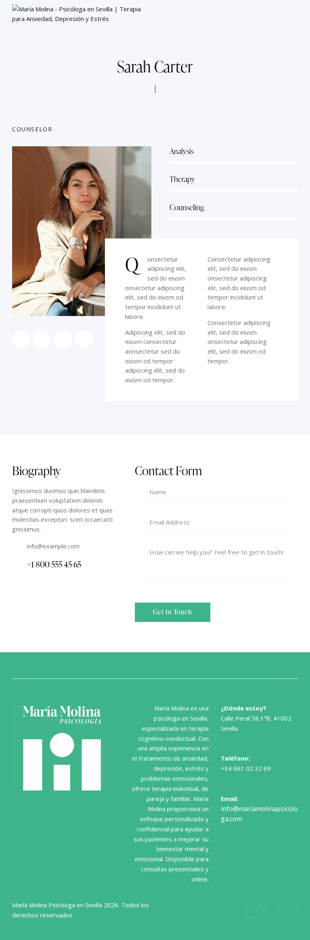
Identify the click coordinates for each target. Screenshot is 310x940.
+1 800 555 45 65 (54, 564)
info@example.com (53, 546)
